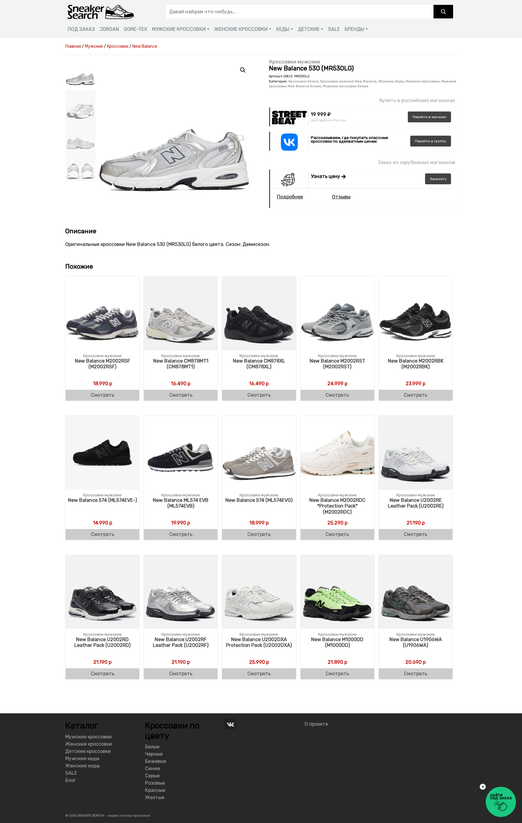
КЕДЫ (282, 29)
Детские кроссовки (88, 751)
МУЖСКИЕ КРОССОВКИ (179, 29)
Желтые (154, 797)
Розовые (155, 783)
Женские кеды (82, 766)
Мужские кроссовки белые (346, 86)
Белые (152, 747)
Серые (152, 776)
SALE (334, 29)
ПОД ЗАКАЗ (81, 29)
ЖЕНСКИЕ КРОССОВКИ (241, 29)
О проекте (316, 724)
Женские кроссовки (88, 744)
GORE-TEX (135, 29)
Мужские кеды (82, 758)
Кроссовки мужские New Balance (348, 81)
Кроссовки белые (303, 81)
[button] (242, 70)
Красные (155, 790)
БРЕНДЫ (354, 29)
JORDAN (109, 29)
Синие (152, 768)
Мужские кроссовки (423, 81)
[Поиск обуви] (443, 11)
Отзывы (341, 197)
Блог (70, 780)
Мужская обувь (391, 81)
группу (430, 141)
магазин (429, 117)
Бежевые (155, 761)
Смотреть (102, 395)
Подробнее (290, 197)
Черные (154, 754)
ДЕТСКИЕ (309, 29)
